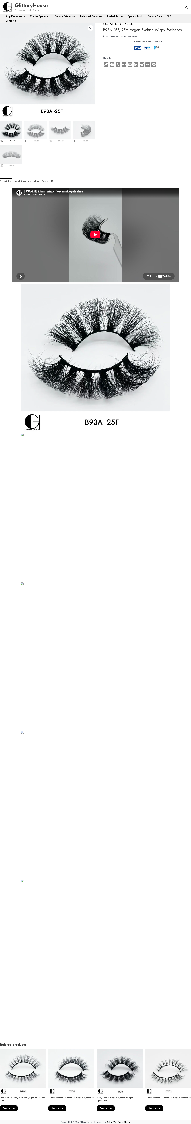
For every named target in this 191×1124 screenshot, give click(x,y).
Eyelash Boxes (115, 16)
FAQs (170, 16)
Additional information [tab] (27, 181)
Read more (9, 1108)
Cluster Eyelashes (40, 16)
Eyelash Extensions (64, 16)
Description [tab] (6, 181)
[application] (23, 16)
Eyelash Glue (154, 16)
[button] (186, 8)
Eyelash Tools (135, 16)
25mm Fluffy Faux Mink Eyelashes (119, 24)
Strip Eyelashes (13, 16)
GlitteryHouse (31, 5)
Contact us (11, 20)
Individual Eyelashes (91, 16)
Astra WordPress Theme (118, 1122)
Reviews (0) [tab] (48, 181)
